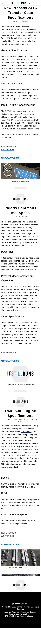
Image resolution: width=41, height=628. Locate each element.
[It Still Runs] (20, 3)
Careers (33, 612)
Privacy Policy (25, 614)
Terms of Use (14, 614)
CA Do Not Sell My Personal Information (20, 616)
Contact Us (24, 612)
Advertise (15, 612)
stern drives (26, 432)
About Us (7, 612)
